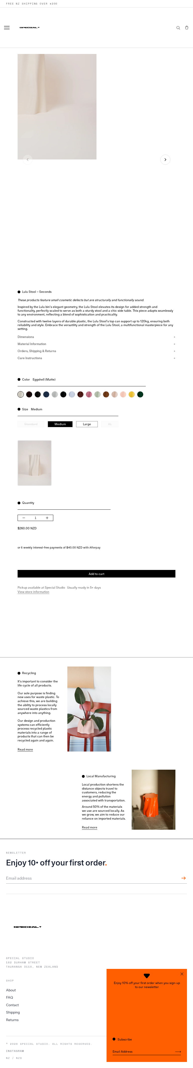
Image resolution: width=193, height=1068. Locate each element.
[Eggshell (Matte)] (21, 394)
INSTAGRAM (15, 1051)
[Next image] (165, 160)
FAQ (9, 997)
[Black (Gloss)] (38, 394)
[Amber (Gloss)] (29, 394)
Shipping (13, 1012)
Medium (60, 424)
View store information (33, 592)
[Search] (178, 27)
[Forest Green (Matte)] (140, 394)
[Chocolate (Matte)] (106, 394)
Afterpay (95, 547)
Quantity (28, 503)
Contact (12, 1004)
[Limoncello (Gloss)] (132, 394)
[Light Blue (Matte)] (72, 394)
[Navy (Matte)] (46, 394)
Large (87, 424)
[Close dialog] (182, 974)
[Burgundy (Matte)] (80, 394)
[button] (186, 27)
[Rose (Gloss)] (89, 394)
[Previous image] (28, 160)
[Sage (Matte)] (97, 394)
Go (178, 1052)
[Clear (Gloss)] (55, 394)
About (11, 990)
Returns (12, 1019)
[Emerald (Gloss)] (63, 394)
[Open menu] (7, 27)
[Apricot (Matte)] (115, 394)
